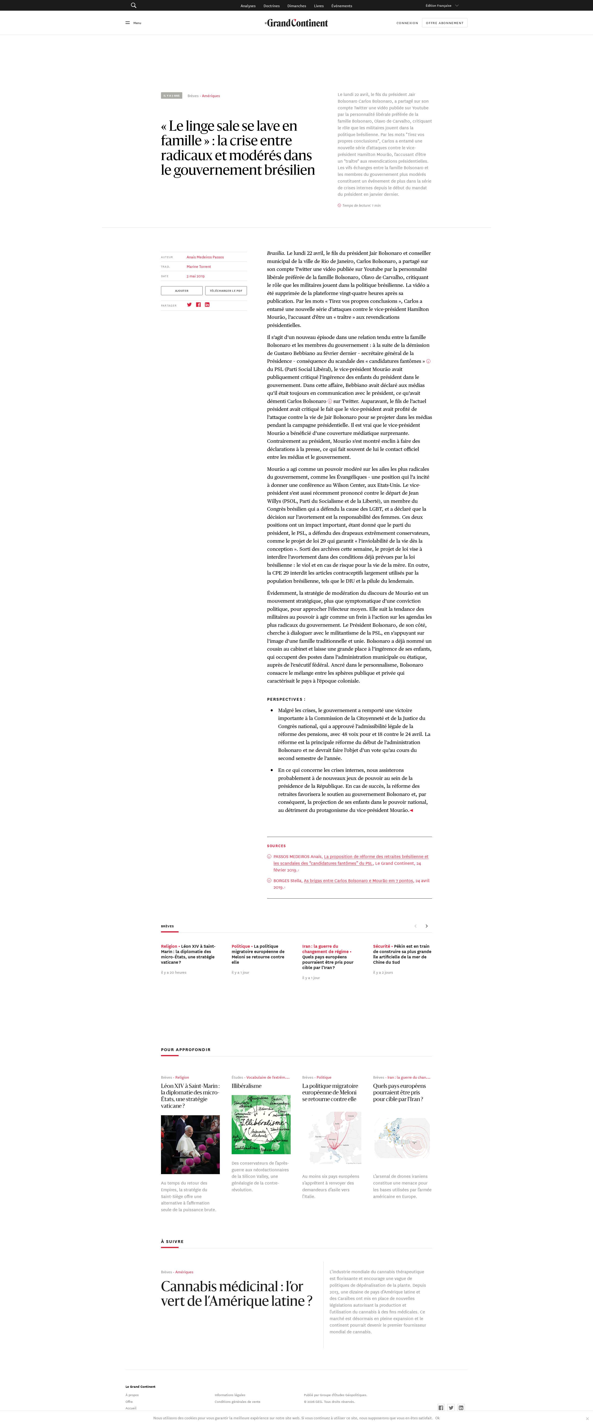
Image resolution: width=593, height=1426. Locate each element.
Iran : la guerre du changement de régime (422, 1077)
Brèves (193, 95)
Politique (324, 1077)
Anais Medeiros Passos (205, 257)
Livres (319, 5)
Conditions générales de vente (237, 1401)
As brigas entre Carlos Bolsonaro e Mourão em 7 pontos (358, 880)
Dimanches (296, 5)
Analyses (248, 5)
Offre (129, 1401)
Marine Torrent (199, 266)
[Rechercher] (159, 5)
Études (237, 1077)
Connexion (407, 22)
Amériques (211, 95)
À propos (132, 1394)
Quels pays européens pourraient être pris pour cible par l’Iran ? (399, 1093)
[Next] (426, 926)
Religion (182, 1077)
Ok (437, 1417)
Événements (341, 5)
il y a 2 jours (383, 972)
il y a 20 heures (173, 972)
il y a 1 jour (240, 972)
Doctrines (272, 5)
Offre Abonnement (445, 23)
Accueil (131, 1407)
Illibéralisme (247, 1086)
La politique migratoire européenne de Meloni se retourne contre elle (330, 1093)
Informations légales (230, 1394)
